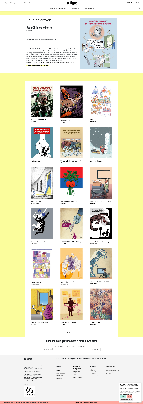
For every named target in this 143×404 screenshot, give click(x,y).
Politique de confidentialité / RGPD (86, 402)
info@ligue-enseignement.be (31, 378)
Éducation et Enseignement (58, 8)
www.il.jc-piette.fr (39, 62)
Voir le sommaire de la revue (38, 65)
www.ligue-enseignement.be (31, 380)
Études (74, 374)
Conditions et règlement (95, 375)
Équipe (58, 370)
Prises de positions (60, 373)
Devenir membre (60, 375)
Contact (137, 2)
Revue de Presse (70, 346)
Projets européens (77, 377)
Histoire (58, 372)
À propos (58, 368)
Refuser (129, 396)
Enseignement (76, 372)
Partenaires (59, 378)
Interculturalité (89, 8)
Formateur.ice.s (93, 373)
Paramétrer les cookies (126, 399)
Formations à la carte (95, 371)
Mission (108, 368)
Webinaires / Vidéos (77, 376)
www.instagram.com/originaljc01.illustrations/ (60, 62)
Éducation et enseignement (77, 367)
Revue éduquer (76, 371)
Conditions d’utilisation (131, 402)
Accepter (123, 396)
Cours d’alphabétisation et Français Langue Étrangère (112, 372)
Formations (75, 8)
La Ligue (129, 2)
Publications (82, 346)
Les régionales (59, 376)
